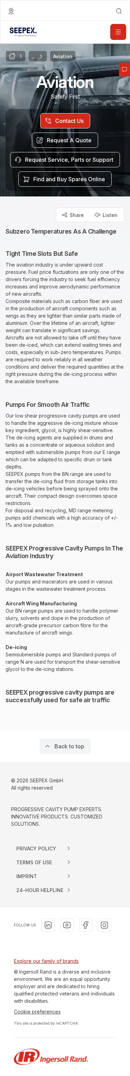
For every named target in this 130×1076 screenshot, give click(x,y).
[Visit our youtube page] (66, 925)
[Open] (118, 32)
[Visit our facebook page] (85, 925)
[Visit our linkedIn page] (48, 925)
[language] (11, 11)
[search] (119, 11)
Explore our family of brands (46, 961)
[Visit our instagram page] (104, 925)
